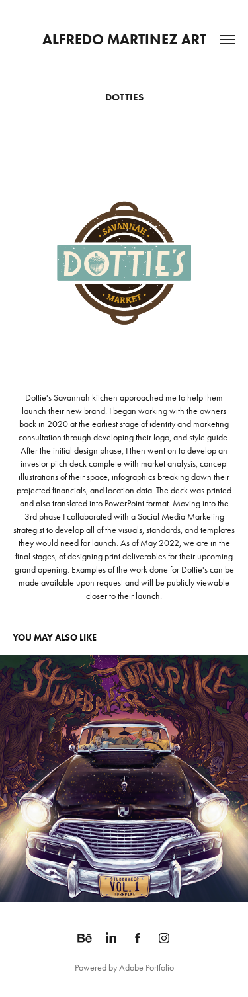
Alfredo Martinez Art (124, 39)
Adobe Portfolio (146, 967)
